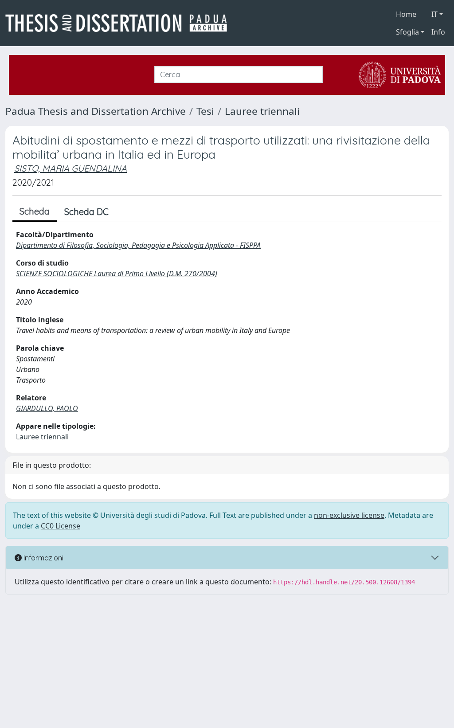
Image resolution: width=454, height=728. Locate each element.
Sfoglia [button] (407, 32)
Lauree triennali (262, 111)
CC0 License (60, 526)
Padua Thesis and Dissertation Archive (95, 111)
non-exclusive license (349, 515)
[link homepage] (119, 23)
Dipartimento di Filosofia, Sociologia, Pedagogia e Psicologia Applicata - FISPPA (138, 245)
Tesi (205, 111)
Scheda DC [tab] (86, 211)
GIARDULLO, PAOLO (47, 408)
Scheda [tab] (35, 211)
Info (438, 32)
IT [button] (434, 14)
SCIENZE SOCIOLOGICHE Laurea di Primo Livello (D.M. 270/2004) (116, 273)
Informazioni (42, 557)
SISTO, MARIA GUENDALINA (70, 168)
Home (406, 14)
